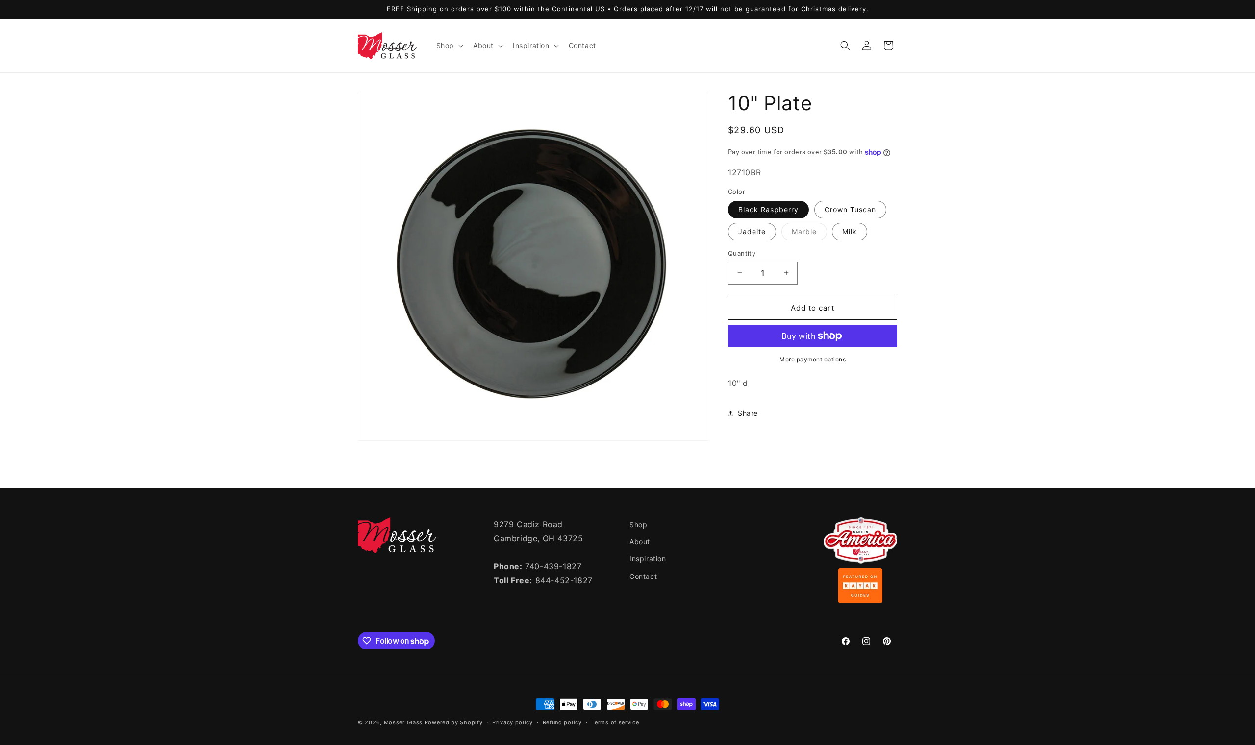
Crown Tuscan (850, 209)
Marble (809, 233)
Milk (849, 231)
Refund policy (562, 722)
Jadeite (752, 231)
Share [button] (748, 413)
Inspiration (647, 558)
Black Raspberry (768, 209)
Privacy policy (512, 722)
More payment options (812, 359)
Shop (638, 524)
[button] (448, 45)
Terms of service (615, 722)
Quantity (741, 253)
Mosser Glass (403, 722)
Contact (643, 576)
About (639, 541)
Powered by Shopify (454, 722)
